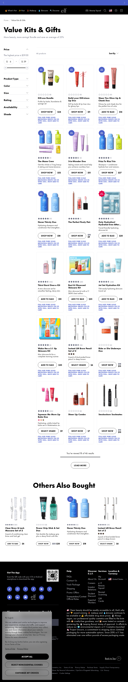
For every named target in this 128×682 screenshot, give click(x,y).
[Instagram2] (41, 597)
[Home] (64, 10)
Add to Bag (108, 111)
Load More (80, 465)
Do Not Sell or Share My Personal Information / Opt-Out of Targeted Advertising (70, 670)
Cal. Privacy (104, 670)
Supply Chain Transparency (109, 667)
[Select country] (110, 10)
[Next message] (124, 2)
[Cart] (121, 10)
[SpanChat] (9, 597)
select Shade (78, 365)
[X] (49, 589)
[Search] (105, 10)
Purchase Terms (92, 667)
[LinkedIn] (17, 597)
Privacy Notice (80, 667)
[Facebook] (33, 589)
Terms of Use (68, 667)
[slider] (5, 67)
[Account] (116, 10)
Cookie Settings (65, 673)
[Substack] (25, 597)
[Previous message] (3, 2)
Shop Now (47, 111)
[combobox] (114, 53)
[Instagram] (17, 589)
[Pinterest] (25, 589)
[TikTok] (9, 589)
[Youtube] (41, 589)
